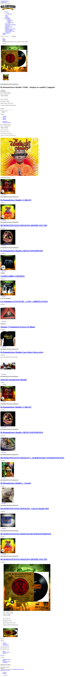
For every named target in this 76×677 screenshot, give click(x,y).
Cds (7, 12)
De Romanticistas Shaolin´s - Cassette (15, 483)
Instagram (5, 673)
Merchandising (6, 18)
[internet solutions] (4, 675)
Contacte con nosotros (4, 0)
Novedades (5, 643)
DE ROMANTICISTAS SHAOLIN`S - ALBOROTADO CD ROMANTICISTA (32, 458)
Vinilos (6, 16)
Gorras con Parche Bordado (10, 24)
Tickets (4, 34)
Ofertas (4, 642)
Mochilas (7, 27)
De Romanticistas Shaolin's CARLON (15, 200)
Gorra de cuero (8, 32)
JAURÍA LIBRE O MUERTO (12, 276)
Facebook (5, 672)
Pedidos (4, 660)
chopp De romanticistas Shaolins (13, 380)
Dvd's (6, 15)
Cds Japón (10, 13)
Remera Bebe (10, 20)
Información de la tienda (5, 670)
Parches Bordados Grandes (10, 28)
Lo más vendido (6, 644)
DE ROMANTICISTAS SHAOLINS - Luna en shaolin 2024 (24, 508)
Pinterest (4, 119)
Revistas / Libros (6, 33)
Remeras (7, 19)
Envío (4, 651)
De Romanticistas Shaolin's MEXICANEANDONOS (21, 251)
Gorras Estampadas (8, 26)
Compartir (5, 116)
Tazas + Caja (7, 23)
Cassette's (7, 17)
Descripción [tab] (5, 121)
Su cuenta (2, 655)
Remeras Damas (11, 22)
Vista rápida (3, 194)
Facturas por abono (6, 661)
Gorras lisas (7, 25)
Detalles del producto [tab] (7, 122)
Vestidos (9, 21)
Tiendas (4, 653)
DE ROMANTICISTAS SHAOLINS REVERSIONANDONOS (25, 534)
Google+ (4, 118)
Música (5, 11)
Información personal (7, 659)
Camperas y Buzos (8, 30)
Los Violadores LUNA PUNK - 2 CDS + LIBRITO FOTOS (24, 301)
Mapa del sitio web (6, 652)
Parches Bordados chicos (10, 31)
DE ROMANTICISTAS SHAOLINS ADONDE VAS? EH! (23, 225)
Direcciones (5, 662)
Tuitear (4, 117)
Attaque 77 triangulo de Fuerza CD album (17, 327)
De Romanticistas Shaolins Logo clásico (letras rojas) (21, 352)
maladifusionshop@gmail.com (18, 669)
